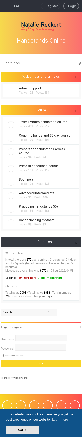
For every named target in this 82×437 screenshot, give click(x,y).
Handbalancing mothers (36, 220)
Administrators (26, 277)
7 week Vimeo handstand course (43, 122)
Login (4, 327)
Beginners (26, 179)
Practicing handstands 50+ (39, 206)
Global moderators (50, 277)
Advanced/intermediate (36, 193)
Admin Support (30, 88)
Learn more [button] (60, 419)
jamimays (45, 296)
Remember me (14, 355)
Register (17, 327)
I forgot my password (14, 377)
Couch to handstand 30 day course (44, 135)
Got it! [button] (22, 429)
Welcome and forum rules (41, 76)
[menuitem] (16, 6)
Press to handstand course (39, 166)
